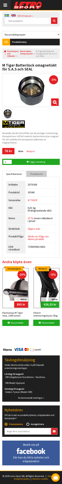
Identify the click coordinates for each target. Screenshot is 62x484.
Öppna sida (34, 228)
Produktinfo (36, 173)
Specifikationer (14, 173)
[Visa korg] (55, 477)
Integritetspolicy (22, 479)
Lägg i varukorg (37, 161)
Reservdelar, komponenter (26, 52)
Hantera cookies (40, 479)
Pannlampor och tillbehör (13, 53)
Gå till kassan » (25, 15)
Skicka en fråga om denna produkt (38, 238)
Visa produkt (16, 322)
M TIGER (32, 200)
